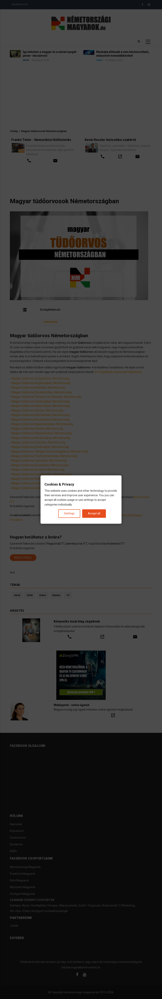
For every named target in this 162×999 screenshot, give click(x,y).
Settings (69, 513)
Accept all (94, 513)
